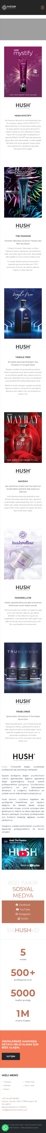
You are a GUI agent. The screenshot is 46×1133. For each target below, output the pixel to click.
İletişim (6, 1089)
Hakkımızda (29, 1082)
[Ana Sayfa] (9, 7)
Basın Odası (29, 1085)
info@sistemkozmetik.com (14, 1110)
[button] (5, 1127)
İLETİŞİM (11, 1056)
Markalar (7, 1085)
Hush (4, 767)
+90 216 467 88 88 (10, 1098)
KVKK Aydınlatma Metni (29, 1128)
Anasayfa (7, 1082)
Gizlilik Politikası (13, 1128)
